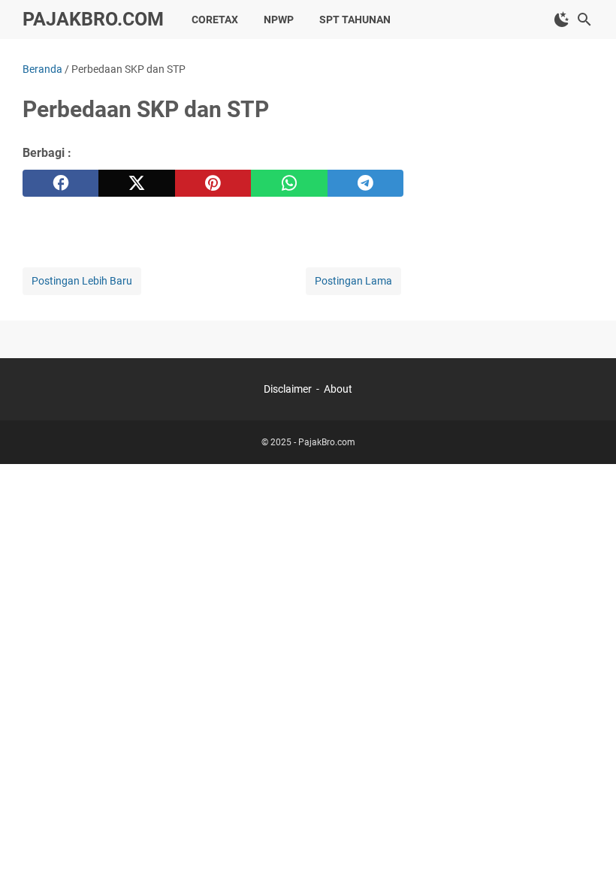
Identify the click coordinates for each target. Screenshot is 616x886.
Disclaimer (288, 389)
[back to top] (586, 852)
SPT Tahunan (355, 20)
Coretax (215, 20)
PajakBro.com (93, 19)
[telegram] (365, 183)
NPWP (279, 20)
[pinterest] (213, 183)
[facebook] (60, 183)
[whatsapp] (289, 183)
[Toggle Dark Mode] (562, 20)
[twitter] (136, 183)
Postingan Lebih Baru (82, 281)
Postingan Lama (353, 281)
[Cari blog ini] (584, 20)
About (338, 389)
